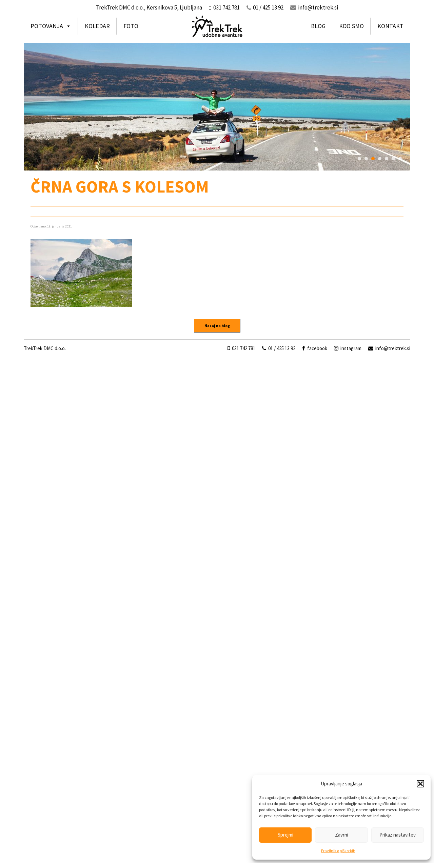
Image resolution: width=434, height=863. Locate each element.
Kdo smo (351, 26)
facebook (316, 348)
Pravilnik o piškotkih (338, 850)
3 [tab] (373, 158)
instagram (350, 348)
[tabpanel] (217, 106)
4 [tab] (379, 158)
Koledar (97, 26)
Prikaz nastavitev (397, 834)
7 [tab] (400, 158)
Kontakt (390, 26)
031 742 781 (243, 348)
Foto (130, 26)
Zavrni (341, 834)
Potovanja (47, 26)
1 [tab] (359, 158)
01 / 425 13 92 (281, 348)
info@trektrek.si (318, 7)
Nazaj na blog (217, 325)
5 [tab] (386, 158)
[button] (420, 783)
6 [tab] (393, 158)
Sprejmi (285, 834)
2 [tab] (366, 158)
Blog (318, 26)
